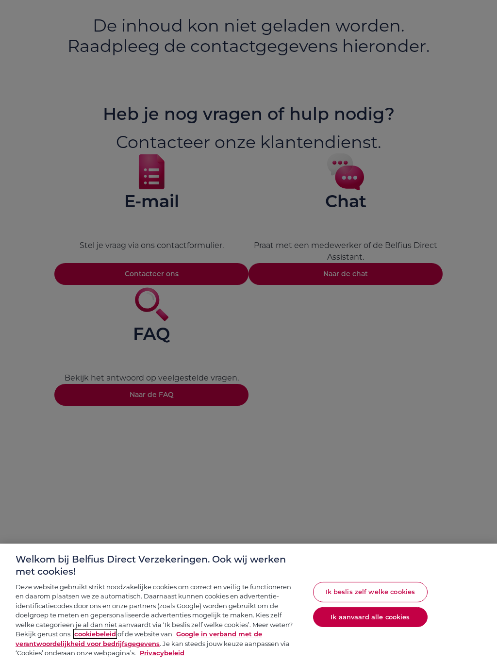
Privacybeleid (162, 653)
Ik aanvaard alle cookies (370, 616)
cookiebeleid (95, 634)
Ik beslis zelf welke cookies (370, 592)
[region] (248, 603)
